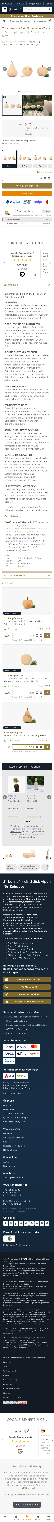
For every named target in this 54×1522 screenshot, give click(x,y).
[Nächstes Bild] (49, 69)
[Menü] (4, 9)
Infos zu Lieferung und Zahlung (17, 1088)
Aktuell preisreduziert (13, 1177)
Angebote (34, 3)
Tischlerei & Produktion (14, 1113)
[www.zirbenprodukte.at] (15, 9)
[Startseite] (3, 21)
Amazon (16, 44)
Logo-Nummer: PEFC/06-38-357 (22, 531)
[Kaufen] (47, 635)
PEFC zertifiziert (12, 417)
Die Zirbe (7, 1133)
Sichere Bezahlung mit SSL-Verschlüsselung (26, 1025)
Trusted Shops (18, 42)
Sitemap (6, 1393)
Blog (5, 1142)
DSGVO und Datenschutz (18, 1029)
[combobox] (37, 9)
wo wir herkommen (15, 464)
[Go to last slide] (5, 797)
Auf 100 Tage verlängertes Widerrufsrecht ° (26, 1017)
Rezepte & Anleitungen (14, 1146)
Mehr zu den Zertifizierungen (16, 1245)
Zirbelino (22, 555)
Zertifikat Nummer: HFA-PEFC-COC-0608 (25, 528)
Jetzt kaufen (27, 193)
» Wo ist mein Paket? (13, 1093)
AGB (5, 1367)
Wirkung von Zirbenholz (14, 1137)
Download (22, 566)
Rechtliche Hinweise (11, 1389)
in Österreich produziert (25, 495)
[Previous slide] (3, 202)
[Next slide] (50, 202)
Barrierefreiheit (9, 1384)
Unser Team (8, 1109)
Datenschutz (8, 1375)
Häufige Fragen (10, 1150)
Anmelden (8, 1162)
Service (49, 3)
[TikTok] (16, 1223)
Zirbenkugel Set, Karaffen (20, 21)
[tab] (19, 91)
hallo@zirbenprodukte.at (16, 1201)
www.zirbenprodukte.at (38, 1293)
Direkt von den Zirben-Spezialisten (27, 16)
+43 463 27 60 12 (11, 1189)
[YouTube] (26, 1223)
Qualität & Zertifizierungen (15, 1117)
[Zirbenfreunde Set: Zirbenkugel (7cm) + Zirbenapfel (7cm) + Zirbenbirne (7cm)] (27, 69)
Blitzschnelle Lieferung (16, 1021)
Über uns (7, 1105)
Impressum (7, 1362)
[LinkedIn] (36, 1223)
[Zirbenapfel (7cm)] (27, 601)
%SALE (8, 3)
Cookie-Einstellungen (12, 1398)
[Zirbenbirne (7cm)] (27, 716)
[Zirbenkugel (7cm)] (27, 658)
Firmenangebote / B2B (14, 1121)
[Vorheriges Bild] (5, 69)
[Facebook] (5, 1223)
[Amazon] (42, 1223)
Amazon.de (23, 1298)
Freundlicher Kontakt (16, 1033)
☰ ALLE (20, 3)
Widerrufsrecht (9, 1371)
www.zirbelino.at (13, 1296)
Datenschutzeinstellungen (14, 1380)
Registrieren (9, 1166)
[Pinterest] (31, 1223)
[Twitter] (21, 1223)
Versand (36, 640)
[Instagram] (11, 1223)
